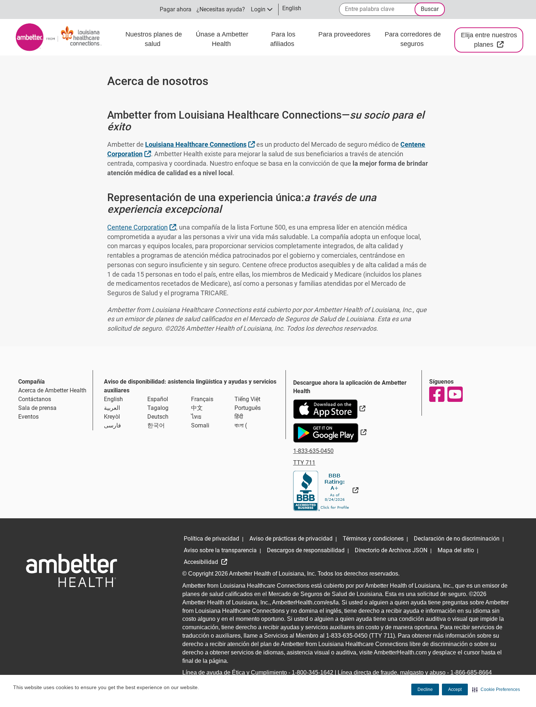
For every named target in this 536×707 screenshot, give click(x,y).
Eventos (28, 416)
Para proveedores (344, 34)
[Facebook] (436, 394)
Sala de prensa (37, 407)
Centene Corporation (142, 227)
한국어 (156, 425)
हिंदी (238, 416)
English (113, 399)
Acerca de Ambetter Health (52, 390)
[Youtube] (454, 394)
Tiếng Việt (247, 399)
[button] (496, 689)
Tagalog (157, 407)
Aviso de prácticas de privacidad (291, 538)
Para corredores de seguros (413, 39)
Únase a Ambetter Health (222, 39)
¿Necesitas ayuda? (221, 9)
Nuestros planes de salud (153, 39)
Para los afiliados (283, 39)
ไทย (196, 416)
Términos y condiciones (373, 538)
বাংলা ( (240, 425)
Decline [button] (425, 689)
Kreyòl (112, 416)
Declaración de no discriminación (457, 538)
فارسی (112, 425)
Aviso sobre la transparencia (220, 550)
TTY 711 (304, 462)
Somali (200, 425)
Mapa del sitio (456, 550)
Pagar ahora (175, 9)
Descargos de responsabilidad (306, 550)
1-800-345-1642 (312, 672)
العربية (112, 407)
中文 (197, 407)
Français (202, 399)
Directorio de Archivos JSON (391, 550)
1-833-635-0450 (313, 450)
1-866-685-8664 (471, 672)
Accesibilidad (202, 561)
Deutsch (157, 416)
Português (247, 407)
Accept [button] (455, 689)
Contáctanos (34, 399)
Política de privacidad (211, 538)
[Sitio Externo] (325, 490)
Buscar (430, 8)
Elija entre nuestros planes (492, 39)
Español (157, 399)
